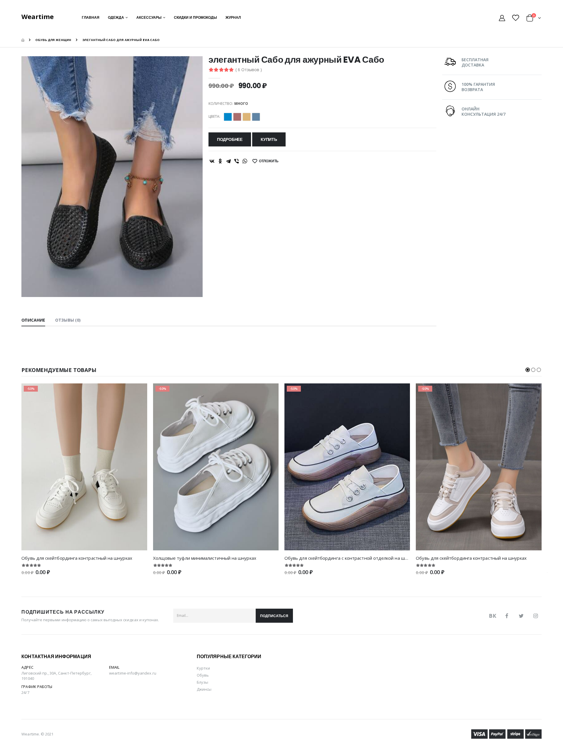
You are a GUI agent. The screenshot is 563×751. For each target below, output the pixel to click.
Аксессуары (149, 17)
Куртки (203, 668)
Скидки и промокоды (195, 17)
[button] (534, 19)
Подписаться (274, 615)
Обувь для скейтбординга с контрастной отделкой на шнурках (351, 558)
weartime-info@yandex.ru (132, 673)
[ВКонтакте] (212, 161)
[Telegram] (228, 161)
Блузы (202, 682)
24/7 (25, 692)
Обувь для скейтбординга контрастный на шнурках (76, 558)
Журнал (233, 17)
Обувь (203, 675)
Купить (269, 139)
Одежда (116, 17)
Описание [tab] (33, 320)
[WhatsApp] (244, 161)
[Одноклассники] (220, 161)
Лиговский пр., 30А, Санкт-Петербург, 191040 (56, 675)
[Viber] (236, 161)
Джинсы (204, 689)
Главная (90, 17)
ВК (492, 615)
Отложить (269, 160)
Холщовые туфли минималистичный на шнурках (204, 558)
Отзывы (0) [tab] (68, 320)
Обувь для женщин (53, 40)
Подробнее (230, 139)
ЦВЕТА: (214, 116)
